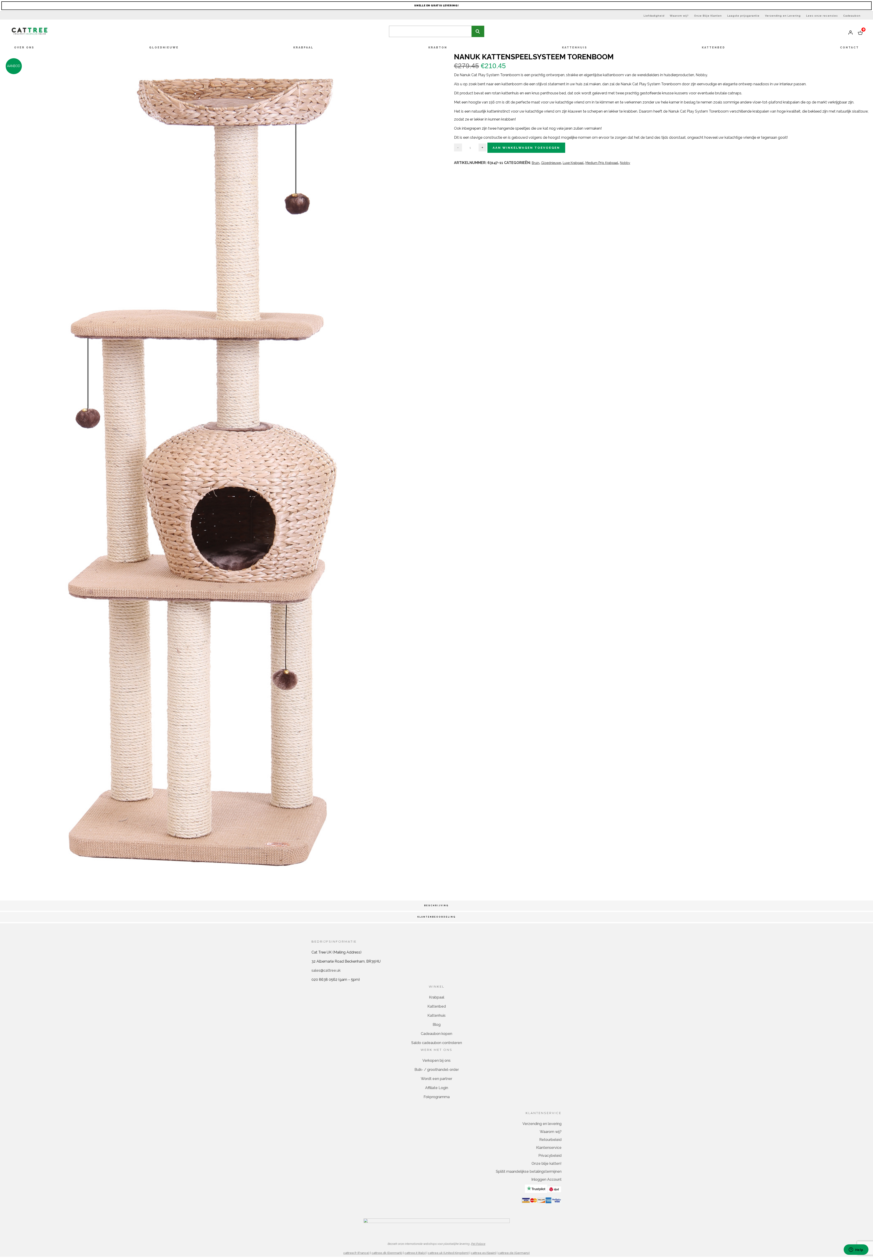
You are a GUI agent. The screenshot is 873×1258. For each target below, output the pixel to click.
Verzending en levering (542, 1124)
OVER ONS (24, 47)
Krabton (437, 47)
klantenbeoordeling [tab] (436, 917)
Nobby (625, 163)
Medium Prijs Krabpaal (601, 163)
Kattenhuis (574, 47)
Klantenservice (549, 1147)
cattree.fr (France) (356, 1253)
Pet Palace (478, 1243)
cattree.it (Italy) (415, 1253)
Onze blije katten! (547, 1163)
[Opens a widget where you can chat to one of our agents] (855, 1250)
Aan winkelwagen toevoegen (526, 147)
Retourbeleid (550, 1139)
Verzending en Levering (783, 15)
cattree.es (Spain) (483, 1253)
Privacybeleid (550, 1155)
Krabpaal (303, 47)
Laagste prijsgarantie (743, 15)
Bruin (535, 163)
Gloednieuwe (164, 47)
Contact (849, 47)
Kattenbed (713, 47)
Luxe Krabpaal (573, 163)
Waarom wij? (679, 15)
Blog (437, 1024)
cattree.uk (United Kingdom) (448, 1253)
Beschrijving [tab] (436, 905)
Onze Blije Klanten (708, 15)
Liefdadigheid (654, 15)
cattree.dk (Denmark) (386, 1253)
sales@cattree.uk (326, 970)
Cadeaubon (851, 15)
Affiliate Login (436, 1088)
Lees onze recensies (822, 15)
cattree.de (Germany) (514, 1253)
